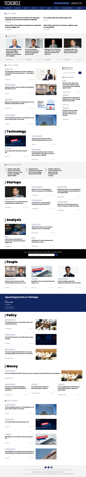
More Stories (12, 401)
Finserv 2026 (9, 302)
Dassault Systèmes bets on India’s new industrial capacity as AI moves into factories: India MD (22, 19)
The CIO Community (67, 8)
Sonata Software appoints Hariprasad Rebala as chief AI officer (69, 282)
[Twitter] (49, 467)
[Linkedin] (51, 467)
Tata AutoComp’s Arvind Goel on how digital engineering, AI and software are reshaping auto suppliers (13, 53)
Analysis (49, 8)
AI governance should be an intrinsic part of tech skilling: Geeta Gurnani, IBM (71, 99)
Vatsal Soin (7, 79)
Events (79, 8)
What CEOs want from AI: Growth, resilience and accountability (60, 26)
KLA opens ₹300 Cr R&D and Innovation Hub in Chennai (39, 387)
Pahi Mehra (8, 343)
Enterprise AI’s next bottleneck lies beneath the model (42, 241)
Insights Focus (8, 69)
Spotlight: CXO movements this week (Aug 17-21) (42, 282)
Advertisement (37, 469)
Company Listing (67, 469)
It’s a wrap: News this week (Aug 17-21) (17, 422)
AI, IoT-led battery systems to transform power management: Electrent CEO (32, 52)
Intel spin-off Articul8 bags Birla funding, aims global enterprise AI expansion (15, 388)
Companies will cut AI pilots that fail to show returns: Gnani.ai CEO (71, 51)
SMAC (6, 236)
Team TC (46, 20)
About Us (27, 469)
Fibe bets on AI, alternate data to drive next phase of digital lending (68, 205)
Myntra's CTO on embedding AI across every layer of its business (42, 190)
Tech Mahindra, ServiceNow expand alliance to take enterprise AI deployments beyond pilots (19, 452)
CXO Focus (34, 8)
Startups (17, 8)
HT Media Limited (51, 473)
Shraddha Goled (67, 92)
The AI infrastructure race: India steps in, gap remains (19, 338)
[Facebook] (46, 467)
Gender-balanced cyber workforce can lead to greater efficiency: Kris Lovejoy (70, 113)
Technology (7, 8)
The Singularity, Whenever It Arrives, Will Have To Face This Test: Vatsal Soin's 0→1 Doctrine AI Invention (19, 73)
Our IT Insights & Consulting (62, 3)
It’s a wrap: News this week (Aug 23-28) (57, 18)
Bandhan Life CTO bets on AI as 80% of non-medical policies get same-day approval (53, 52)
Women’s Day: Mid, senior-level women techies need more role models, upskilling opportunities (71, 85)
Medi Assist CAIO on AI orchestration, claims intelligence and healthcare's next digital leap (69, 191)
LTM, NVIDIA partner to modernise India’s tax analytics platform (19, 323)
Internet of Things (36, 149)
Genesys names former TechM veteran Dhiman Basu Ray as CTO (19, 88)
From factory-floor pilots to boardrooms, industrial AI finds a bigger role (23, 26)
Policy (42, 8)
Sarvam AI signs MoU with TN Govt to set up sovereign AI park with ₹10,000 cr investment (19, 352)
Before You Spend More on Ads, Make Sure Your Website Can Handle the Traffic (19, 102)
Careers (31, 469)
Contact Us (43, 469)
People (56, 8)
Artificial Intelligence (10, 84)
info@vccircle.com (70, 473)
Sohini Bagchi (8, 22)
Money (25, 8)
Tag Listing (61, 469)
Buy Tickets (9, 307)
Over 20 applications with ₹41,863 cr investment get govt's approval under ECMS (69, 388)
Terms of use (55, 469)
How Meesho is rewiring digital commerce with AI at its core (41, 203)
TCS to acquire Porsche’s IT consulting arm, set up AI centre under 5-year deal (19, 118)
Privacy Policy (49, 469)
